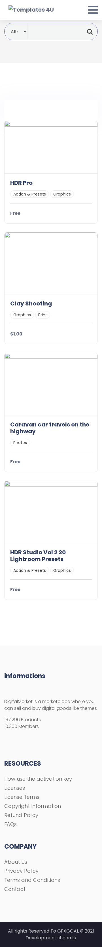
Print (42, 315)
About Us (15, 861)
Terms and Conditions (32, 880)
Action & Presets (29, 194)
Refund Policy (21, 815)
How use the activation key (38, 778)
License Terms (21, 797)
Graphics (62, 194)
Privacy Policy (21, 870)
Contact (15, 889)
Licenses (14, 787)
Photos (20, 442)
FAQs (10, 824)
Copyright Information (32, 806)
